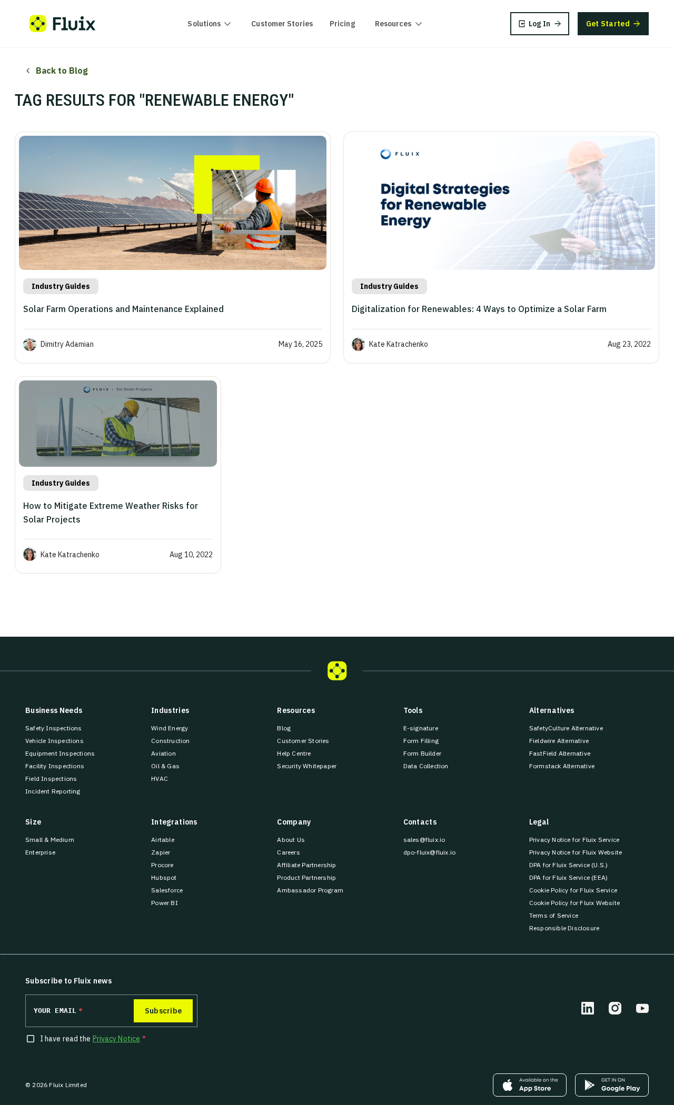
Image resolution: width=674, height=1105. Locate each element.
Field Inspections (51, 778)
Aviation (163, 753)
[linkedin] (587, 1008)
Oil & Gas (165, 766)
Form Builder (422, 753)
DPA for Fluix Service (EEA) (568, 877)
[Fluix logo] (62, 23)
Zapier (160, 852)
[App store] (530, 1085)
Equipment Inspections (60, 753)
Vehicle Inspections (54, 741)
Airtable (162, 839)
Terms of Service (553, 915)
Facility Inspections (54, 766)
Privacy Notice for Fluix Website (575, 852)
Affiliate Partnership (306, 865)
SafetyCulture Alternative (566, 728)
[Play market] (612, 1085)
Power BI (164, 903)
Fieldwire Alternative (559, 741)
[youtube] (642, 1008)
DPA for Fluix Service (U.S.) (568, 865)
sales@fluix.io (424, 839)
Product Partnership (306, 877)
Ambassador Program (310, 890)
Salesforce (167, 890)
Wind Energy (169, 728)
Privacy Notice (116, 1038)
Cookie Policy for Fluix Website (574, 903)
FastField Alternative (559, 753)
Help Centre (294, 753)
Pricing (342, 23)
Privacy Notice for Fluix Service (574, 839)
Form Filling (421, 741)
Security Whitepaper (306, 766)
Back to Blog (62, 70)
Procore (162, 865)
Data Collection (426, 766)
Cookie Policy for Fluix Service (573, 890)
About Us (291, 839)
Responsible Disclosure (564, 928)
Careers (288, 852)
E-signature (420, 728)
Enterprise (40, 852)
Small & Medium (49, 839)
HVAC (159, 778)
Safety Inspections (53, 728)
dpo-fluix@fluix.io (429, 852)
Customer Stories (282, 23)
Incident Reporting (53, 791)
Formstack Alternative (561, 766)
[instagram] (615, 1008)
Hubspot (163, 877)
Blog (284, 728)
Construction (170, 741)
